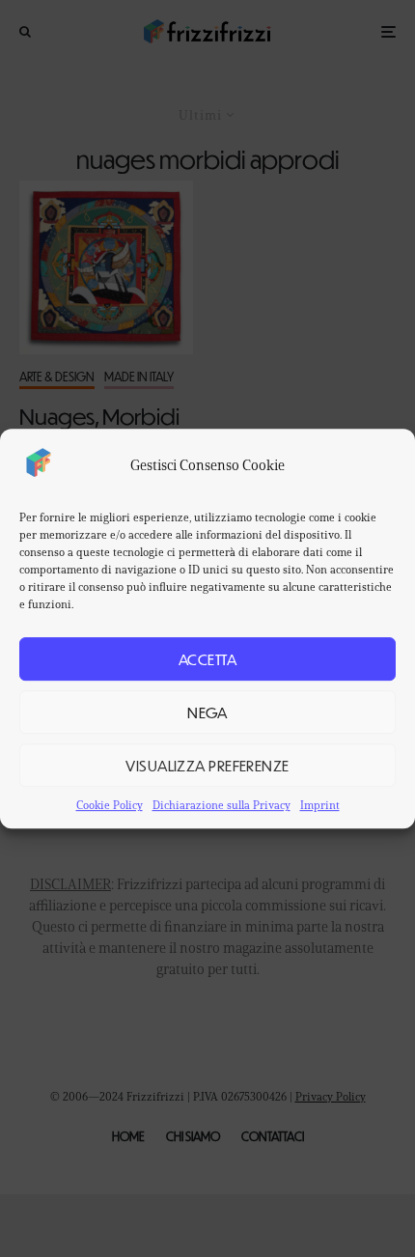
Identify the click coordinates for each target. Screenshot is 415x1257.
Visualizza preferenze (207, 765)
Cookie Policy (109, 804)
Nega (207, 712)
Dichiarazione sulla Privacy (221, 804)
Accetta (207, 659)
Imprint (320, 804)
